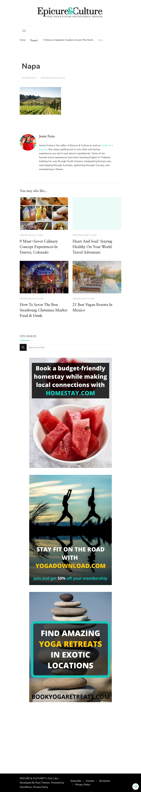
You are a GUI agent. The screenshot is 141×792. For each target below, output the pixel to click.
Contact (90, 780)
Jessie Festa (30, 78)
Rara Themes (43, 782)
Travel (34, 40)
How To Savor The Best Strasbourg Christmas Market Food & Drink (43, 310)
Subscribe (75, 780)
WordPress (26, 787)
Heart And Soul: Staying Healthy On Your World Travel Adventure (92, 247)
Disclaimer (104, 780)
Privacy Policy (40, 787)
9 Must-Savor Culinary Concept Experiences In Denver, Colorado (39, 247)
